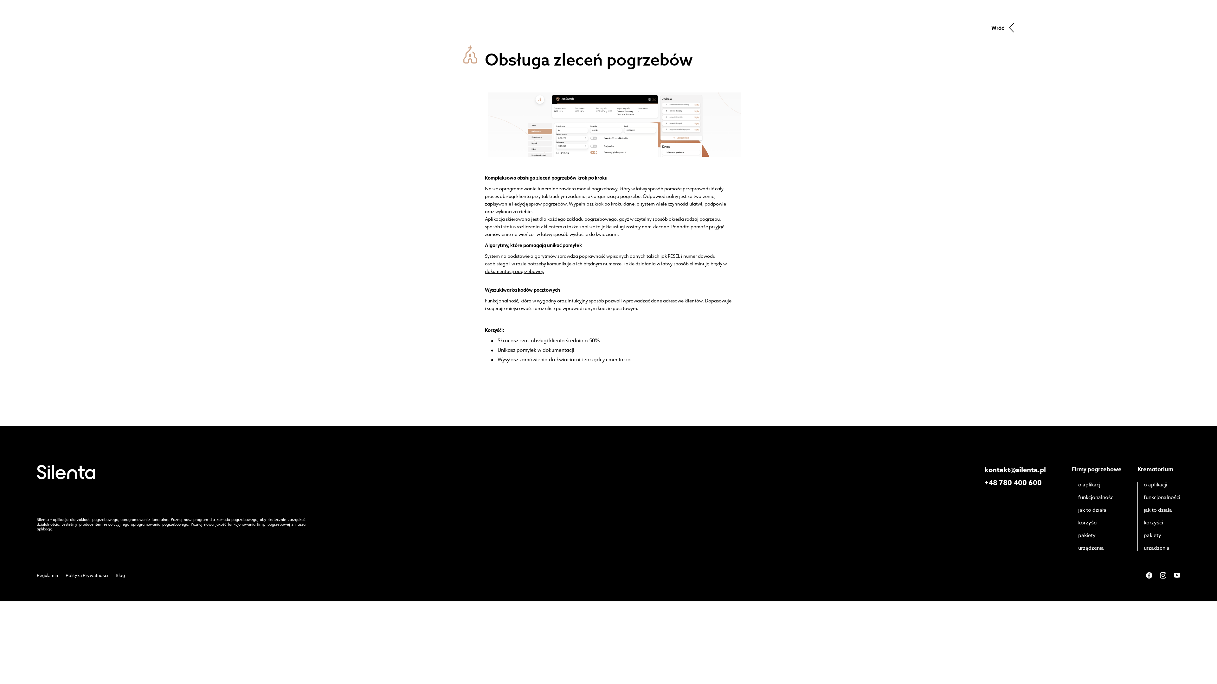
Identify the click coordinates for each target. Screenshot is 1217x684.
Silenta (66, 472)
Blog (120, 575)
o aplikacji (1090, 485)
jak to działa (1092, 510)
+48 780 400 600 (1013, 483)
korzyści (1088, 523)
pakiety (1087, 535)
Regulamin (47, 575)
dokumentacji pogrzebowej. (514, 271)
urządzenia (1091, 548)
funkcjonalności (1096, 497)
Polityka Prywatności (87, 575)
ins (1163, 575)
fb (1149, 575)
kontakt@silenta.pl (1015, 470)
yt (1177, 575)
